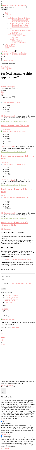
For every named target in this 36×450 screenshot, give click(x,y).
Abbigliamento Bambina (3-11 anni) (19, 23)
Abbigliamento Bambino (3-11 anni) (19, 18)
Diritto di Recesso (10, 301)
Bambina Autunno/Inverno (20, 27)
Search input (4, 7)
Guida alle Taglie (10, 46)
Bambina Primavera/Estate (20, 25)
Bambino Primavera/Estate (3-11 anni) (13, 185)
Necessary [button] (4, 420)
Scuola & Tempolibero (19, 42)
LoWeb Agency (16, 327)
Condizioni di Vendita (11, 295)
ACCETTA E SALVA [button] (8, 448)
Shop (6, 16)
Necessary (6, 422)
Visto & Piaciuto (10, 44)
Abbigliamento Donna (15, 34)
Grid (2, 92)
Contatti (7, 48)
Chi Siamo (8, 14)
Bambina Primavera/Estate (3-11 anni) (13, 152)
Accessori (15, 37)
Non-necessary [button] (5, 434)
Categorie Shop (13, 39)
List (2, 94)
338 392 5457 (5, 309)
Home (6, 13)
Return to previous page (8, 86)
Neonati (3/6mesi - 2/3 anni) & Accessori (13, 121)
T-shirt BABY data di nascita (15, 125)
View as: (3, 90)
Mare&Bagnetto (17, 41)
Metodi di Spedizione (11, 299)
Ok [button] (2, 385)
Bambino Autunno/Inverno (20, 21)
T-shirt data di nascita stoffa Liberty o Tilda (14, 223)
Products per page (6, 97)
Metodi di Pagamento (11, 297)
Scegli (13, 116)
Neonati (10, 28)
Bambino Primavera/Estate (20, 20)
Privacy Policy (9, 302)
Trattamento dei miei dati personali (20, 283)
